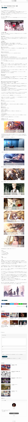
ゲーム (2, 7)
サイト (2, 351)
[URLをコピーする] (25, 303)
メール (2, 349)
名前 (2, 346)
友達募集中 (14, 413)
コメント (3, 337)
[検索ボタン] (27, 1)
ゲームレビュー (5, 7)
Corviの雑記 (14, 0)
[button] (3, 303)
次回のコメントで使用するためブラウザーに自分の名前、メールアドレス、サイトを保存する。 (13, 354)
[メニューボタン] (1, 1)
